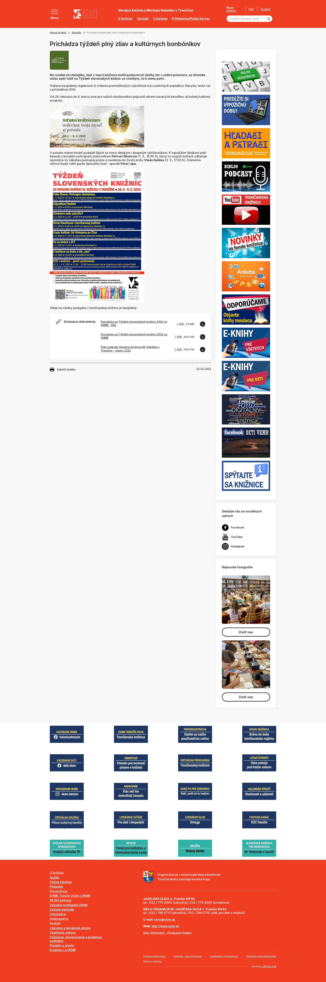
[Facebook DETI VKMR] (246, 442)
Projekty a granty (62, 945)
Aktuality (76, 32)
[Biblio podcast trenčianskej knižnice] (246, 176)
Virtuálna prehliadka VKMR (69, 905)
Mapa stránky (231, 9)
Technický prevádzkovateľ (261, 956)
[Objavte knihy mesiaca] (246, 309)
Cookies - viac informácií (187, 956)
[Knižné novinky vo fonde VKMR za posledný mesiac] (246, 243)
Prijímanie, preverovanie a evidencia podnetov (76, 939)
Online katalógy (61, 882)
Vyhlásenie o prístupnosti (224, 956)
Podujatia (56, 886)
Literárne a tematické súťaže (70, 928)
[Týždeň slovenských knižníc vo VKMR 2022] (97, 235)
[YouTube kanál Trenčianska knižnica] (246, 209)
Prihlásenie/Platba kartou (191, 18)
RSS (251, 9)
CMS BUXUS (269, 966)
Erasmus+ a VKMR (63, 950)
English (266, 9)
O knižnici (125, 18)
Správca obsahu (152, 961)
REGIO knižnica (61, 900)
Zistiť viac (246, 632)
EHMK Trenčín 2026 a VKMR (70, 896)
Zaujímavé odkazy (63, 932)
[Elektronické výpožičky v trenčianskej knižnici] (246, 342)
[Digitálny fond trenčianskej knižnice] (246, 409)
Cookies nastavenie (154, 956)
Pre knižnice (58, 891)
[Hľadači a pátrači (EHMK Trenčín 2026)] (246, 143)
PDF (182, 324)
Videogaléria (59, 919)
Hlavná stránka (58, 32)
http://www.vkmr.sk (165, 926)
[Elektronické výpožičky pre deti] (246, 376)
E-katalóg (160, 18)
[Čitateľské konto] (246, 110)
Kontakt (143, 18)
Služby (54, 877)
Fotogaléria (58, 914)
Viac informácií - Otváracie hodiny (167, 933)
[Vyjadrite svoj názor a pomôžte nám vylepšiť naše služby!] (246, 276)
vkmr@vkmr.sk (164, 919)
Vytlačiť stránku (66, 369)
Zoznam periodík (62, 909)
